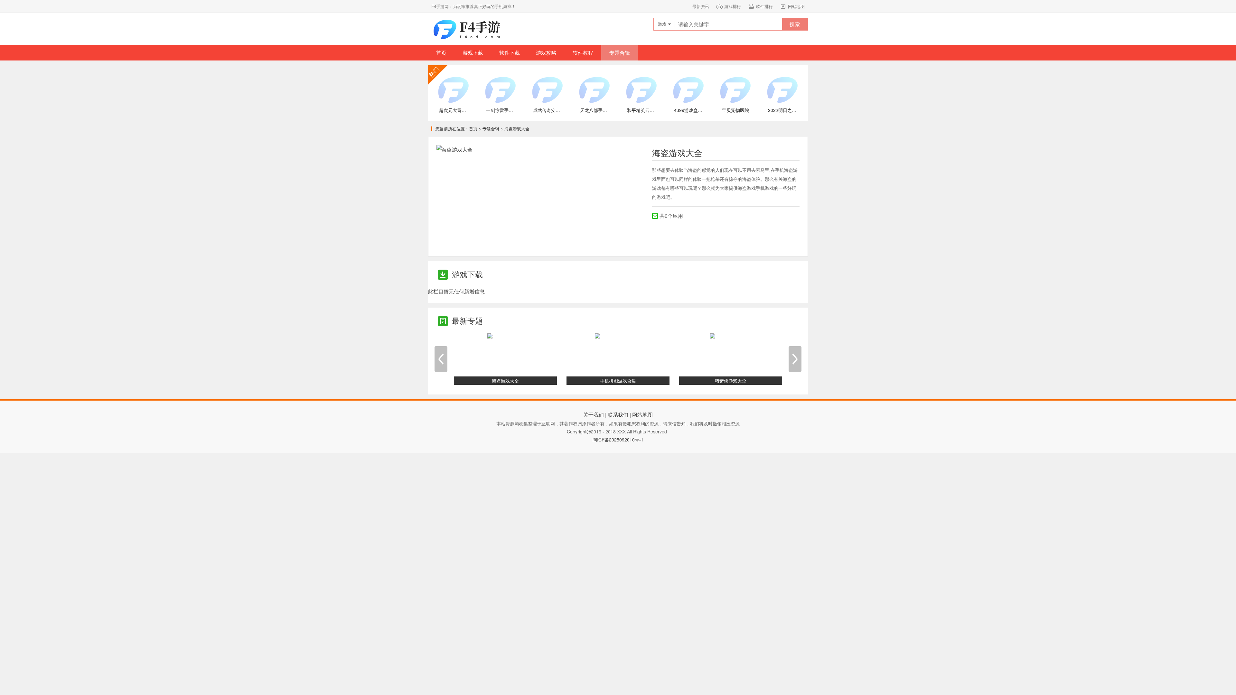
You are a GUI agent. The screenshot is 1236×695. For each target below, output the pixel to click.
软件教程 (583, 52)
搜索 (795, 24)
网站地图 (796, 6)
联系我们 (618, 414)
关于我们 (593, 414)
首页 (441, 52)
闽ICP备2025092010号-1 (618, 439)
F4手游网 (466, 29)
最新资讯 (700, 6)
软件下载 (509, 52)
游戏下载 (473, 52)
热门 (437, 75)
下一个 (795, 359)
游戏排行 (732, 6)
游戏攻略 (546, 52)
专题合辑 (619, 52)
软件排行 (764, 6)
